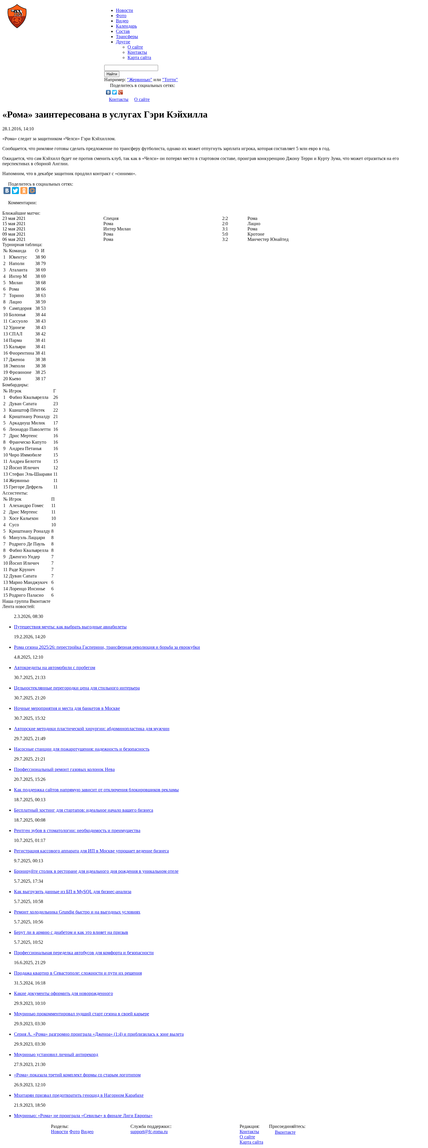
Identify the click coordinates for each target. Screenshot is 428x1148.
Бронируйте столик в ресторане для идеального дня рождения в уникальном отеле (96, 871)
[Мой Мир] (32, 190)
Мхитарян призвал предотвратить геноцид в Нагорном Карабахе (79, 1095)
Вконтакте (285, 1132)
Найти (112, 74)
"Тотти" (170, 79)
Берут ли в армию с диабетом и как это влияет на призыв (71, 932)
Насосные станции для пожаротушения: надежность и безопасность (81, 749)
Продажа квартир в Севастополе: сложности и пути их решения (78, 973)
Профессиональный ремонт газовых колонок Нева (64, 769)
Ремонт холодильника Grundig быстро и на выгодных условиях (77, 911)
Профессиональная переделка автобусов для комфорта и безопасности (84, 952)
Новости (59, 1131)
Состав (123, 31)
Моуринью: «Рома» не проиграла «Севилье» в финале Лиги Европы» (83, 1115)
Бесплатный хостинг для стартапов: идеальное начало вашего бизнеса (83, 810)
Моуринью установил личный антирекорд (56, 1054)
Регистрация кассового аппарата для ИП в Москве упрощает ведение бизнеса (91, 850)
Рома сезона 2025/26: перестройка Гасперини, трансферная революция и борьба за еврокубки (107, 647)
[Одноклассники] (23, 190)
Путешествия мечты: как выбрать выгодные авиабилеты (70, 626)
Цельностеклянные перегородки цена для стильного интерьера (77, 687)
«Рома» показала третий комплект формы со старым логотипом (77, 1074)
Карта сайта (139, 57)
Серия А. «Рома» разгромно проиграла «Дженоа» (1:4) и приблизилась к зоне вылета (99, 1034)
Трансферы (127, 36)
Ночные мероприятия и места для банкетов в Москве (67, 708)
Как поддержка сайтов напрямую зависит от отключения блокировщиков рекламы (96, 789)
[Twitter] (115, 92)
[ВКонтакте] (108, 92)
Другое (123, 41)
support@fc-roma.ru (149, 1131)
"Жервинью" (139, 79)
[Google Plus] (121, 92)
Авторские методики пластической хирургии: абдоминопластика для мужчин (91, 728)
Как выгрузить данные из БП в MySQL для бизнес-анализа (72, 891)
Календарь (126, 26)
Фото (121, 15)
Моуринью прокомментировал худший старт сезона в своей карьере (81, 1013)
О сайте (135, 47)
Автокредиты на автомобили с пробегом (54, 667)
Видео (122, 20)
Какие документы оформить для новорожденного (63, 993)
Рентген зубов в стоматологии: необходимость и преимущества (77, 830)
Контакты (137, 52)
